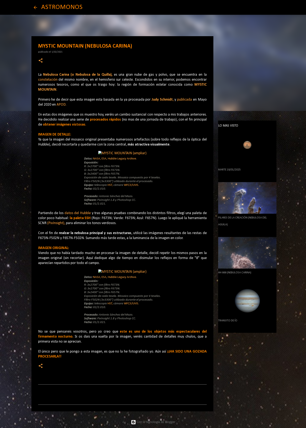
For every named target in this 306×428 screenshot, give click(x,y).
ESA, (104, 158)
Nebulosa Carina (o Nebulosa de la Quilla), (77, 75)
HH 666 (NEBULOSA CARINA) (234, 272)
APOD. (61, 105)
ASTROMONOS (61, 7)
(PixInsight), (56, 223)
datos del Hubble (78, 213)
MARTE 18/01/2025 (229, 169)
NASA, (97, 158)
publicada (184, 100)
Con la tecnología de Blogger (155, 422)
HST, (110, 185)
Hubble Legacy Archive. (122, 158)
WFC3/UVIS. (131, 185)
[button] (40, 61)
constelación (47, 80)
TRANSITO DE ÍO (227, 320)
